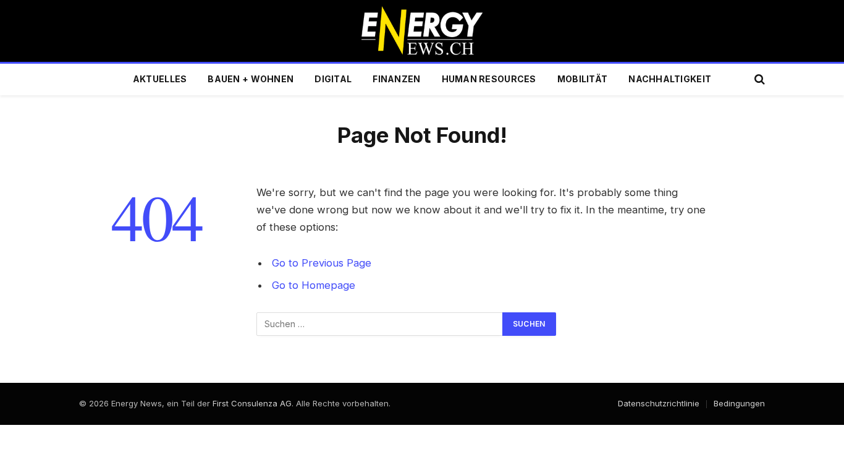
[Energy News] (422, 31)
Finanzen (396, 79)
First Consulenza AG (252, 403)
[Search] (758, 79)
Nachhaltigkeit (669, 79)
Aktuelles (160, 79)
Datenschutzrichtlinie (658, 403)
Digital (333, 79)
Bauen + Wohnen (250, 79)
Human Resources (489, 79)
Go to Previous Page (321, 263)
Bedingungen (739, 403)
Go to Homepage (313, 285)
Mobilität (582, 79)
